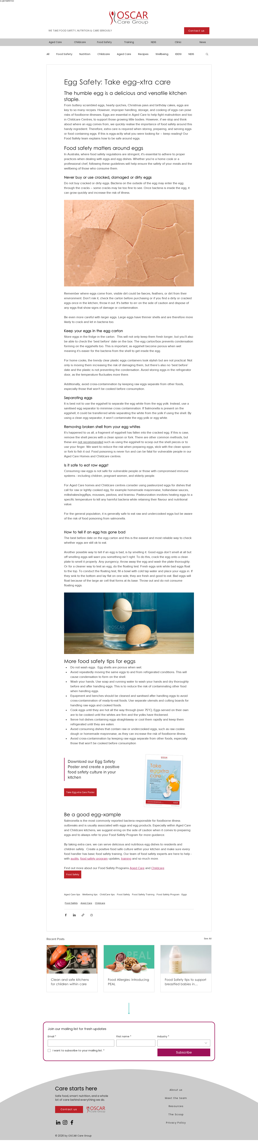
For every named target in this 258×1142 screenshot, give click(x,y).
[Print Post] (91, 915)
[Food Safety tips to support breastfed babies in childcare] (186, 959)
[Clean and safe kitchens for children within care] (72, 959)
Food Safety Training (143, 894)
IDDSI (178, 54)
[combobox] (183, 1043)
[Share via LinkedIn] (74, 915)
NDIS (191, 54)
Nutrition (84, 54)
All (48, 54)
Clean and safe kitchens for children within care (70, 982)
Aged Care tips (72, 894)
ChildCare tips (107, 894)
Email (52, 1036)
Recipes (143, 54)
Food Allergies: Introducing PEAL (128, 982)
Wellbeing (162, 54)
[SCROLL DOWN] (129, 1007)
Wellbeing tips (90, 894)
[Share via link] (83, 915)
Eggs (184, 894)
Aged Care (124, 54)
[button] (207, 54)
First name (123, 1036)
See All (207, 938)
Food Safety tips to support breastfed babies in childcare (185, 982)
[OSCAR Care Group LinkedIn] (58, 1122)
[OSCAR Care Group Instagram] (65, 1122)
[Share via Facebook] (65, 915)
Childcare (103, 54)
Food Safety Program (168, 894)
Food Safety (64, 54)
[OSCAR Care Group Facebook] (72, 1122)
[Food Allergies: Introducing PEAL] (129, 959)
